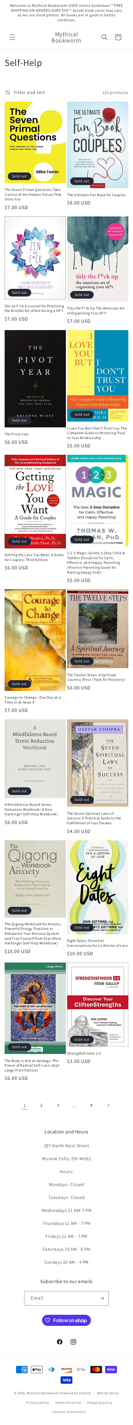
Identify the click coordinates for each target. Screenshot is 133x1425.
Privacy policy (37, 1402)
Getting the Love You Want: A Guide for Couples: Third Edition (34, 557)
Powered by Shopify (75, 1393)
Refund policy (108, 1393)
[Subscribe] (102, 1298)
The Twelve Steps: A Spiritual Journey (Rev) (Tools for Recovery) (96, 677)
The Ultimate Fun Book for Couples (96, 194)
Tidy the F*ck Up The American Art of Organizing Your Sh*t (96, 310)
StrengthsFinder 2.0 (84, 1053)
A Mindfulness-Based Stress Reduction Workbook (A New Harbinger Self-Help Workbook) (31, 809)
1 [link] (25, 1105)
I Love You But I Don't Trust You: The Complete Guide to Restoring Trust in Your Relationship (97, 433)
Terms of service (68, 1402)
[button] (12, 37)
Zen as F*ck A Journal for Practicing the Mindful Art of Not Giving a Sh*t (34, 308)
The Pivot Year (17, 434)
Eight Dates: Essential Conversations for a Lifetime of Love (97, 943)
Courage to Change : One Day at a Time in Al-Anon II (33, 699)
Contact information (69, 1412)
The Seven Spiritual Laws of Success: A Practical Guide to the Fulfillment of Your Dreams (94, 818)
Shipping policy (100, 1402)
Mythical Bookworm (43, 1393)
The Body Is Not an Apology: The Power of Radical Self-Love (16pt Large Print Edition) (32, 1065)
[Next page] (108, 1105)
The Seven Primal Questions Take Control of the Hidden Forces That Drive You (33, 194)
